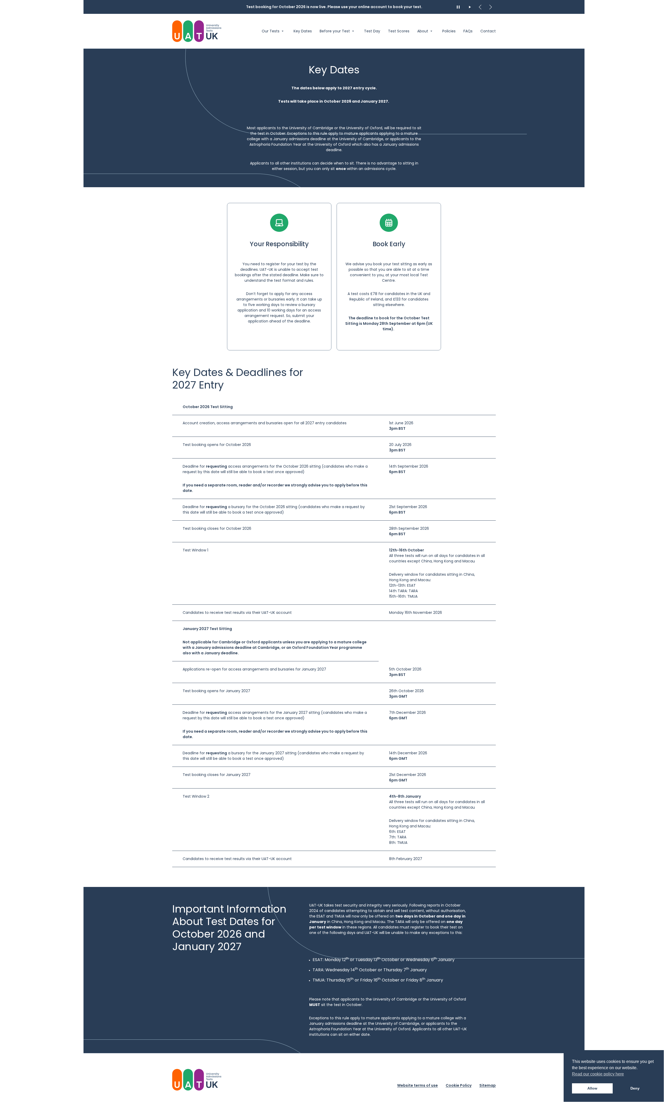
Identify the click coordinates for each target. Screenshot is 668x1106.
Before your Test (335, 31)
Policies (449, 31)
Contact (488, 31)
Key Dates (303, 31)
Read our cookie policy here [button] (598, 1074)
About (422, 31)
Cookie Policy (459, 1085)
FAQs (468, 31)
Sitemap (487, 1085)
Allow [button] (592, 1088)
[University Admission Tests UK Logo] (196, 1080)
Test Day (372, 31)
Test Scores (398, 31)
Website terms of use (417, 1085)
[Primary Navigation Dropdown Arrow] (282, 31)
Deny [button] (635, 1088)
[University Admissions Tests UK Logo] (196, 31)
